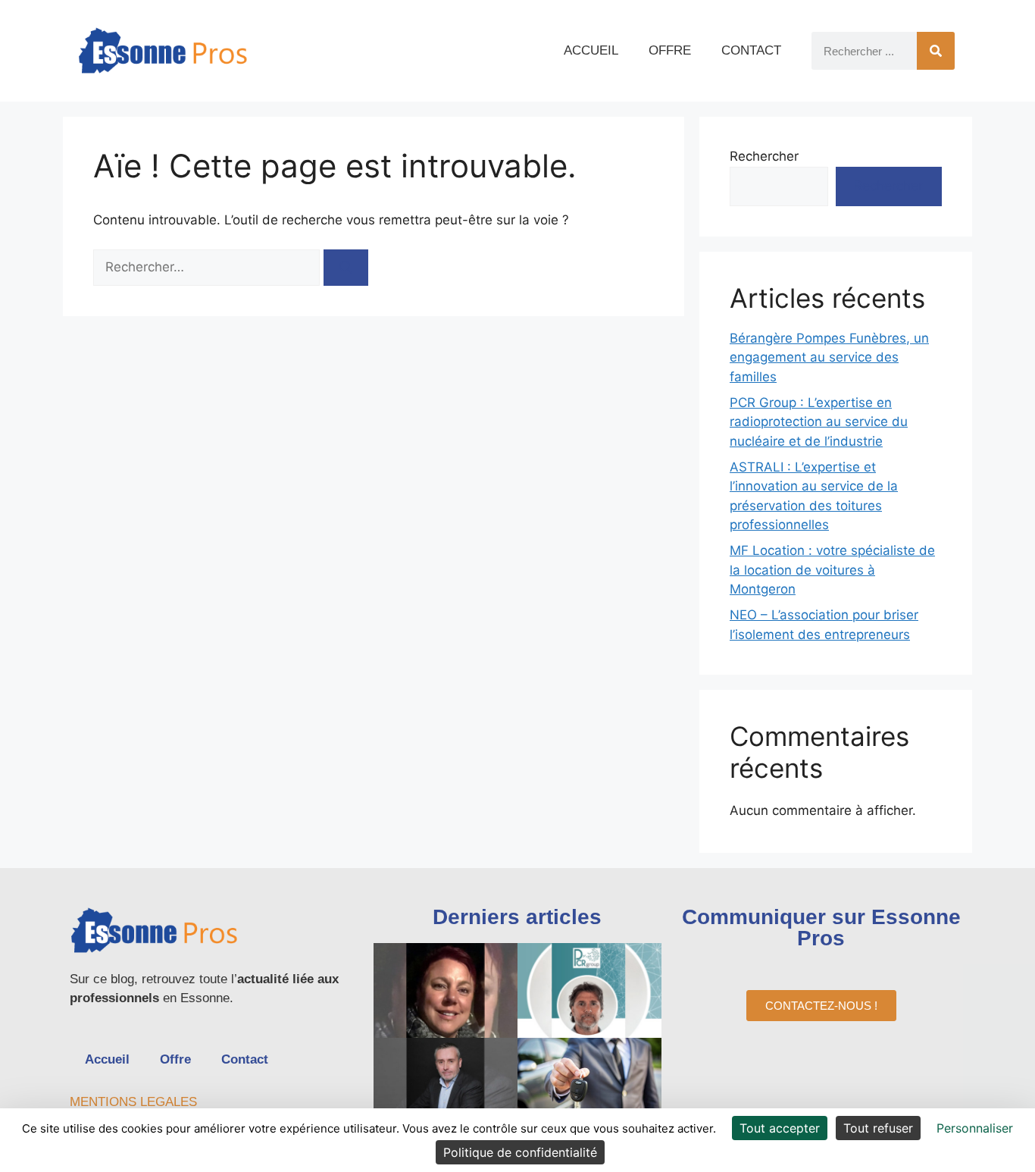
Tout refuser (878, 1128)
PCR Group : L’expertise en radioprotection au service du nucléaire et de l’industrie (819, 422)
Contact (751, 50)
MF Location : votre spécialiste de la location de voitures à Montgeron (832, 570)
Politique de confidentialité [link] (520, 1152)
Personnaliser (975, 1128)
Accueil (591, 50)
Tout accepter (780, 1128)
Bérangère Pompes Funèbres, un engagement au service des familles (829, 357)
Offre (670, 50)
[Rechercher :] (208, 266)
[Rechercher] (936, 51)
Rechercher (764, 156)
